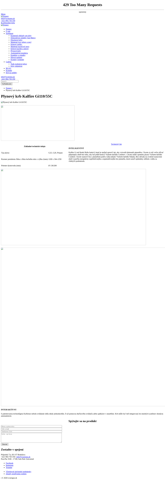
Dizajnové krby (16, 40)
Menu (3, 14)
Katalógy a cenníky (18, 55)
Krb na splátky (11, 73)
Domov (9, 29)
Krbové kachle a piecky (20, 49)
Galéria (8, 62)
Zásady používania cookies (16, 474)
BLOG (8, 68)
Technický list (116, 144)
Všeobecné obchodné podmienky (18, 472)
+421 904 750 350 (8, 21)
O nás (8, 31)
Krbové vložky (16, 44)
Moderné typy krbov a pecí (21, 42)
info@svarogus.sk (8, 18)
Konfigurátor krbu (8, 23)
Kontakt (9, 70)
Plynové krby (16, 51)
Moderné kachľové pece (20, 46)
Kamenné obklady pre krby (21, 36)
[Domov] (5, 16)
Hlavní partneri (16, 57)
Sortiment (9, 33)
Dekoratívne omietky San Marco (23, 38)
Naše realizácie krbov (19, 64)
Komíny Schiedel (17, 60)
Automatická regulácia (19, 53)
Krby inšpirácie (16, 66)
